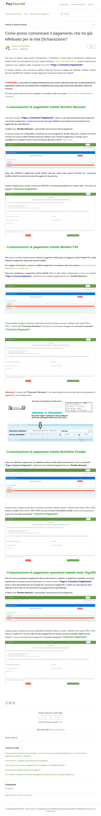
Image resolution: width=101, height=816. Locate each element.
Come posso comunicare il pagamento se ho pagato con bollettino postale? (35, 765)
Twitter (10, 703)
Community (63, 4)
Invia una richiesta (78, 4)
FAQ (25, 14)
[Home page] (15, 7)
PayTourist (33, 809)
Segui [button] (91, 46)
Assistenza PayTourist (13, 14)
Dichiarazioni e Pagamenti (39, 14)
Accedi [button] (90, 4)
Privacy (93, 809)
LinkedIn (13, 703)
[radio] (44, 717)
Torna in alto (10, 738)
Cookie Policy (50, 811)
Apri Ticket (68, 140)
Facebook (6, 703)
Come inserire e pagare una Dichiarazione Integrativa (26, 761)
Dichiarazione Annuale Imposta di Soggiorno (22, 770)
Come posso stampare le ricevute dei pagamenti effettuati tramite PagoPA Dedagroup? (40, 774)
